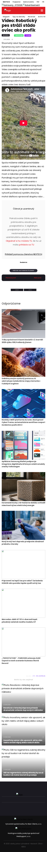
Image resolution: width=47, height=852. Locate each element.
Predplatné (16, 2)
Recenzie (31, 17)
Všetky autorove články (23, 270)
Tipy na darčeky (18, 17)
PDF (38, 2)
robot (17, 290)
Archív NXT (42, 17)
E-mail (28, 35)
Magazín (6, 17)
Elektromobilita (28, 2)
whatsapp (19, 35)
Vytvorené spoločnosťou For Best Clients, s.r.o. (23, 824)
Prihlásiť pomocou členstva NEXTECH (23, 254)
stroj (30, 290)
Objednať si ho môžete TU (19, 240)
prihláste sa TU (26, 244)
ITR (43, 2)
